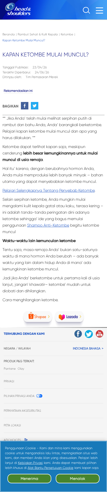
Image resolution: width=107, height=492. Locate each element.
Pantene (10, 368)
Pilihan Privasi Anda (19, 396)
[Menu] (101, 11)
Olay (21, 368)
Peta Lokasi (12, 425)
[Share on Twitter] (34, 105)
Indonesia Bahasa (87, 348)
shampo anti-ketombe (48, 225)
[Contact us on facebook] (78, 334)
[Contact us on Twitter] (89, 334)
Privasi (9, 381)
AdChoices (12, 440)
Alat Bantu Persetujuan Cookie (50, 468)
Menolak (77, 479)
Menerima (29, 479)
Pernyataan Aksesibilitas (22, 410)
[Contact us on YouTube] (99, 334)
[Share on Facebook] (24, 105)
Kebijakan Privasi (30, 463)
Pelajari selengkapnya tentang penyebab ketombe (48, 190)
